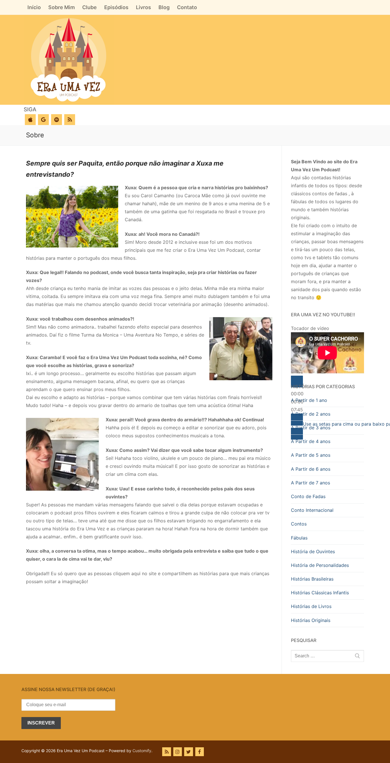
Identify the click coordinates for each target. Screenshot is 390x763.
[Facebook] (199, 751)
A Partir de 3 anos (310, 427)
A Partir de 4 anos (310, 441)
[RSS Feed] (166, 751)
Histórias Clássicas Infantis (320, 592)
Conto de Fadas (308, 496)
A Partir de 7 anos (310, 483)
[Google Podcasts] (43, 119)
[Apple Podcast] (30, 119)
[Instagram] (177, 751)
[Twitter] (188, 751)
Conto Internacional (312, 510)
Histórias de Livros (311, 606)
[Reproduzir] (297, 382)
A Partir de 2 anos (310, 414)
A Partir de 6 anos (310, 469)
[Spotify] (56, 119)
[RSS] (69, 119)
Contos (299, 524)
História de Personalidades (320, 565)
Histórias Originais (310, 620)
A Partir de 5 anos (310, 455)
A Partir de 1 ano (309, 400)
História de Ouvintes (313, 551)
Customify (141, 750)
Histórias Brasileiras (312, 579)
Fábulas (299, 538)
